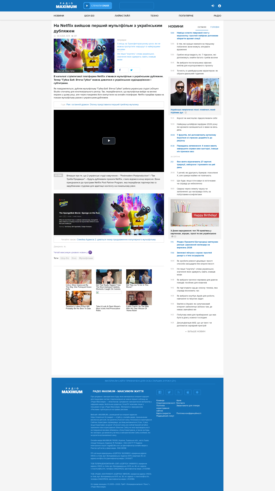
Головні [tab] (214, 27)
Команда (160, 400)
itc (65, 246)
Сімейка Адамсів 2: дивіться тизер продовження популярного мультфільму (116, 239)
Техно (155, 15)
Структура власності (165, 403)
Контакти (180, 403)
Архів (178, 400)
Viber (90, 252)
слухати (100, 5)
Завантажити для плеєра (188, 405)
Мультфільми (86, 258)
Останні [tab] (202, 27)
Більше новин (196, 331)
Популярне (186, 15)
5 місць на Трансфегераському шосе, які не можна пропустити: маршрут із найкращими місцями (138, 46)
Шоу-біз (89, 15)
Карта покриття (163, 413)
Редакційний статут (165, 416)
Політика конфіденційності (188, 413)
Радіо (217, 15)
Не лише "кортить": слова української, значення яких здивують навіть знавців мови (136, 57)
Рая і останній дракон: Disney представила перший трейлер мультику (102, 104)
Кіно (74, 258)
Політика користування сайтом (162, 408)
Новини (59, 15)
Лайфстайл (122, 15)
